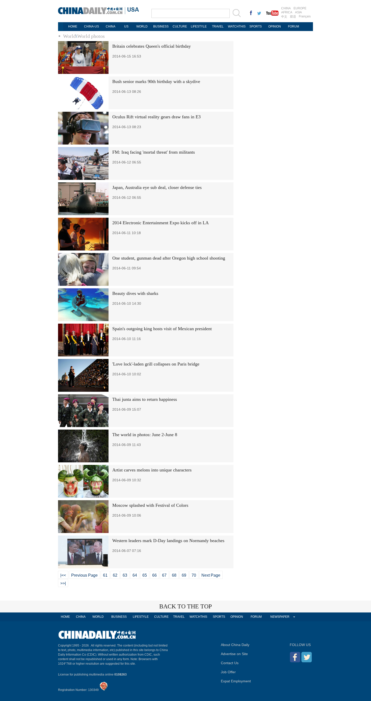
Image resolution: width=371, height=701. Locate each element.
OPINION (274, 26)
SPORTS (255, 26)
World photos (91, 36)
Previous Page (84, 575)
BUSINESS (161, 26)
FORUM (293, 26)
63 (125, 575)
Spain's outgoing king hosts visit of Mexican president (162, 328)
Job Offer (228, 672)
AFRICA (286, 12)
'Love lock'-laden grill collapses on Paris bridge (155, 364)
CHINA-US (91, 26)
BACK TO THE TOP (185, 606)
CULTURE (180, 26)
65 (144, 575)
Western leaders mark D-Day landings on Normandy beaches (168, 540)
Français (305, 16)
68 (174, 575)
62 (115, 575)
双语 (293, 16)
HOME (72, 26)
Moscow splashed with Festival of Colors (150, 505)
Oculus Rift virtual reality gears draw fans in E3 (156, 116)
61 (105, 575)
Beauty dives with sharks (135, 293)
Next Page (210, 575)
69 (184, 575)
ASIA (298, 12)
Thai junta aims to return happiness (144, 399)
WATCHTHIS (237, 26)
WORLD (142, 26)
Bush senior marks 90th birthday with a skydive (156, 81)
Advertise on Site (234, 654)
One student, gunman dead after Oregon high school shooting (168, 258)
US (126, 26)
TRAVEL (218, 26)
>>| (63, 583)
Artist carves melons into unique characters (152, 469)
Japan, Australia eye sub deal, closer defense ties (157, 187)
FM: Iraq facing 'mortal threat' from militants (153, 152)
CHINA (286, 8)
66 (154, 575)
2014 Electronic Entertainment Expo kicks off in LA (160, 222)
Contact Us (229, 663)
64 (134, 575)
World (69, 36)
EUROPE (300, 8)
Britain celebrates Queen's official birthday (151, 46)
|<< (63, 575)
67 (164, 575)
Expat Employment (236, 681)
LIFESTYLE (199, 26)
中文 (284, 16)
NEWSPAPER (279, 617)
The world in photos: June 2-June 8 (144, 434)
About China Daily (235, 645)
